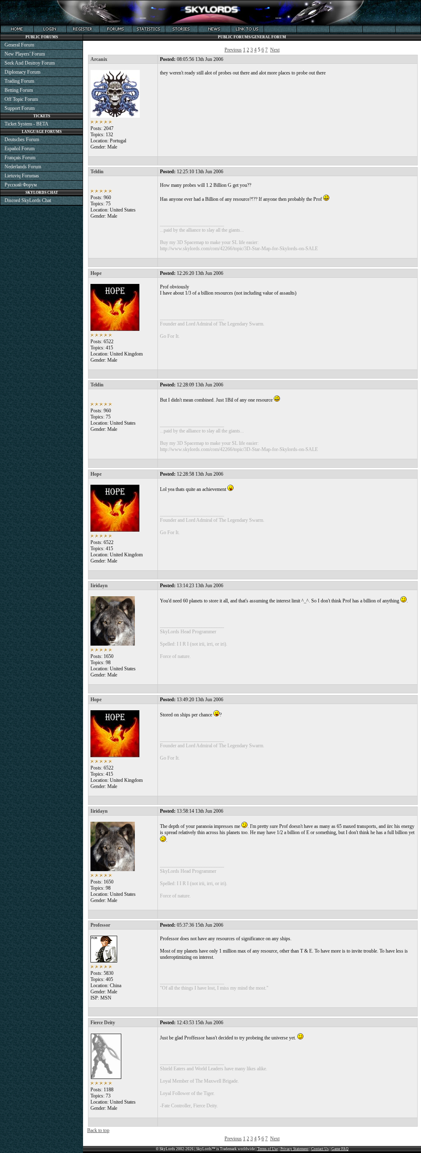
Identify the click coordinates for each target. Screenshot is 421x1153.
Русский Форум (21, 185)
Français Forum (20, 157)
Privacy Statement (294, 1149)
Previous (233, 50)
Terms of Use (267, 1149)
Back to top (98, 1130)
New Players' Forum (25, 54)
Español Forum (20, 148)
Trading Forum (19, 81)
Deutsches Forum (22, 139)
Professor (100, 925)
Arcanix (98, 59)
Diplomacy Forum (22, 72)
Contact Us (320, 1149)
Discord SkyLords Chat (28, 200)
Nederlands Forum (23, 167)
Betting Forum (19, 90)
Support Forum (20, 108)
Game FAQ (340, 1149)
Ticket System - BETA (27, 124)
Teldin (97, 171)
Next (275, 50)
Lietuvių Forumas (22, 176)
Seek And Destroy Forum (30, 63)
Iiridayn (99, 585)
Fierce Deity (102, 1022)
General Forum (19, 45)
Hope (96, 273)
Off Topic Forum (21, 99)
